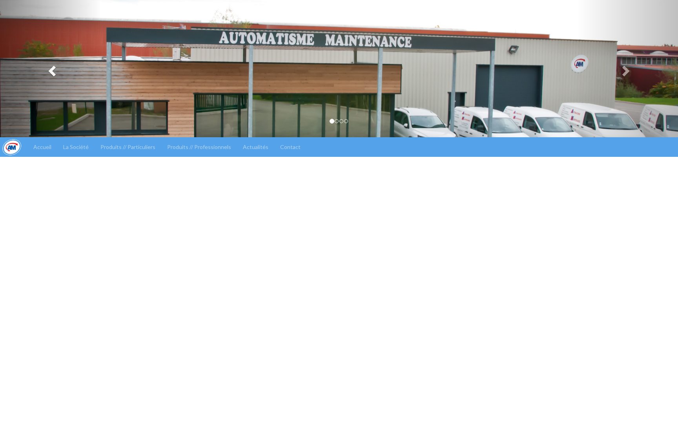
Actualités (255, 147)
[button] (51, 68)
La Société (76, 147)
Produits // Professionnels (199, 147)
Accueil (42, 147)
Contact (290, 147)
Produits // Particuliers (127, 147)
